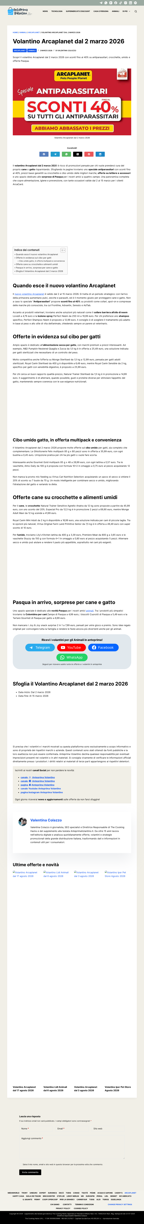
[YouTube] (110, 2)
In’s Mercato (125, 1196)
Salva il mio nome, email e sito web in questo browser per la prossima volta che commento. (63, 1164)
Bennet (113, 1196)
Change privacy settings (120, 1204)
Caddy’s (118, 1193)
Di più (125, 11)
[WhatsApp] (105, 2)
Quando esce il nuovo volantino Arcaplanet (37, 254)
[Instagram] (125, 2)
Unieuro (33, 1193)
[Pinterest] (89, 154)
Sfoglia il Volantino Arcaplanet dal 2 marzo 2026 (39, 271)
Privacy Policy (63, 1208)
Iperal (100, 1196)
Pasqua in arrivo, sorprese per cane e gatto (37, 267)
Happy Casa (18, 1196)
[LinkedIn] (130, 2)
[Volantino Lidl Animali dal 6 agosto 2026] (56, 976)
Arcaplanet (34, 32)
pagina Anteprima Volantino (37, 784)
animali (90, 610)
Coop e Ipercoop (50, 1199)
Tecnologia (56, 11)
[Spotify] (135, 2)
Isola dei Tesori (33, 1196)
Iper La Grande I (67, 1199)
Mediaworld (13, 1193)
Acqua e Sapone (105, 1193)
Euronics (52, 1193)
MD (82, 1196)
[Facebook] (115, 2)
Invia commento (30, 1172)
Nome (25, 1128)
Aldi (98, 1199)
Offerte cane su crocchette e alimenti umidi (37, 264)
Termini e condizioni (84, 1204)
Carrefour (82, 1199)
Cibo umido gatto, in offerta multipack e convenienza (42, 261)
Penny (37, 1199)
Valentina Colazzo (46, 820)
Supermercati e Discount (78, 11)
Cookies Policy (81, 1208)
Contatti (67, 1204)
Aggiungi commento (32, 1138)
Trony (25, 1193)
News (45, 11)
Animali (115, 11)
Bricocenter (49, 1196)
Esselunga (116, 1199)
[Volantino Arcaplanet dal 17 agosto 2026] (26, 976)
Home (15, 32)
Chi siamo (54, 1204)
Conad (76, 1193)
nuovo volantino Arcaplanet (29, 294)
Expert (42, 1193)
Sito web (98, 1128)
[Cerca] (136, 11)
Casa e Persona (101, 11)
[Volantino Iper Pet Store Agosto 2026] (118, 976)
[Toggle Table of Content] (61, 250)
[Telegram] (101, 2)
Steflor (61, 1196)
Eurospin (90, 1196)
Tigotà (85, 1193)
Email (61, 1128)
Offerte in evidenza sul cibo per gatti (33, 258)
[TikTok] (120, 2)
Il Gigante (27, 1199)
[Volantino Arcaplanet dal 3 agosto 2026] (87, 976)
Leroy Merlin (73, 1196)
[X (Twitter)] (77, 154)
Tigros (106, 1199)
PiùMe (92, 1193)
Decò (61, 1193)
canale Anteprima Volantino (38, 777)
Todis (68, 1193)
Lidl (106, 1196)
